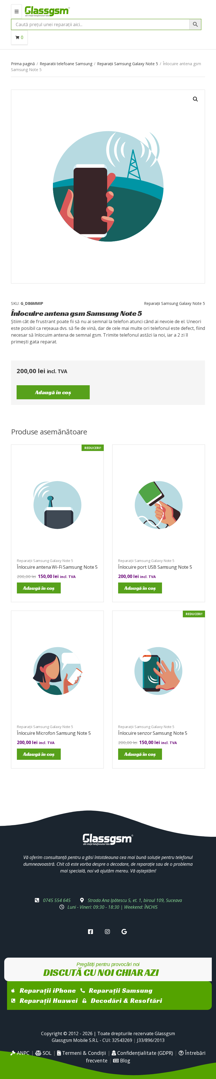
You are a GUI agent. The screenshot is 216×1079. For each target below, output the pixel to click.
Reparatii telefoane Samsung (66, 63)
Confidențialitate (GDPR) (144, 1052)
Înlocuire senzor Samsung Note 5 (152, 733)
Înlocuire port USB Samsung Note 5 (155, 567)
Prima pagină (23, 63)
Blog (124, 1060)
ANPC (22, 1052)
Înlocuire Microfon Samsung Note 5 (54, 733)
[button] (195, 99)
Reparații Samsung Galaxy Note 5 (127, 63)
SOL (46, 1052)
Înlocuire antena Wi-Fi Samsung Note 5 (57, 567)
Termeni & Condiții (83, 1052)
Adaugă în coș (53, 392)
